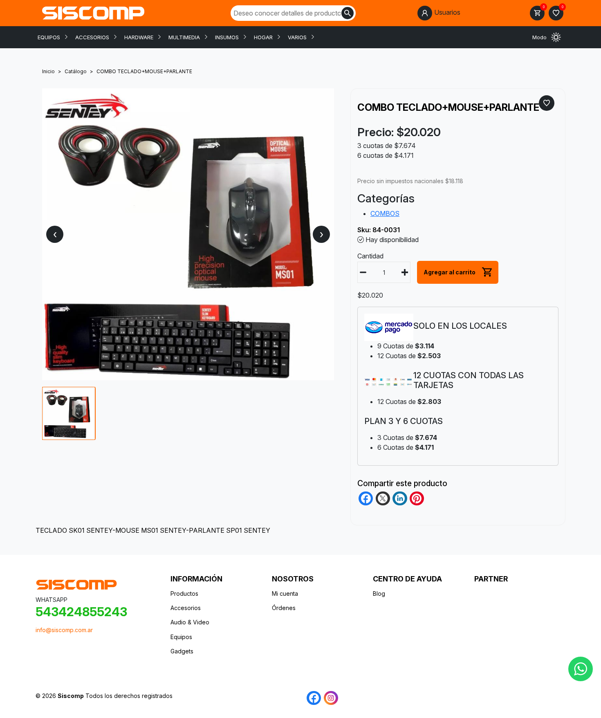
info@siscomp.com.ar (64, 629)
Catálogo (76, 71)
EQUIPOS (49, 37)
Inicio (48, 71)
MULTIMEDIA (184, 37)
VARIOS (297, 37)
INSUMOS (227, 37)
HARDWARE (138, 37)
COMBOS (384, 213)
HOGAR (263, 37)
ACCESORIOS (92, 37)
